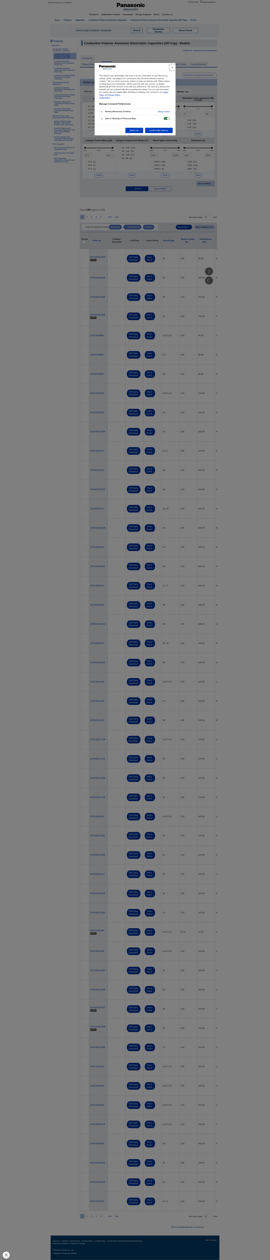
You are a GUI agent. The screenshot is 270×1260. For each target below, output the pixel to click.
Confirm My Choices (158, 130)
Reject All (134, 130)
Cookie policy (104, 98)
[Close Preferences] (6, 1255)
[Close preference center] (172, 67)
